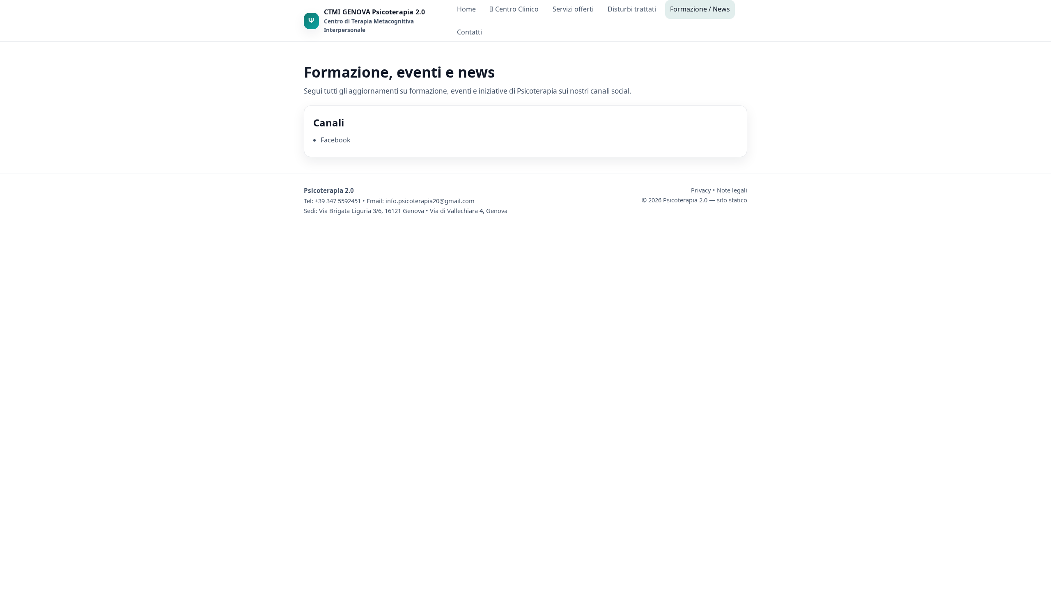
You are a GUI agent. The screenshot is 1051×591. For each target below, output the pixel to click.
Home (466, 9)
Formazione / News (700, 9)
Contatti (469, 32)
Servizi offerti (573, 9)
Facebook (336, 139)
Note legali (732, 190)
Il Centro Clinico (514, 9)
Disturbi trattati (632, 9)
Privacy (701, 190)
